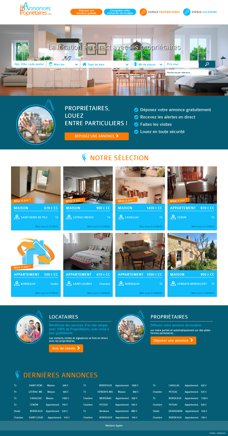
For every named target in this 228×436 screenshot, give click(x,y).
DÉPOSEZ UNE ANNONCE (95, 136)
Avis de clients (64, 348)
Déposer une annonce (171, 340)
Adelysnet (221, 433)
